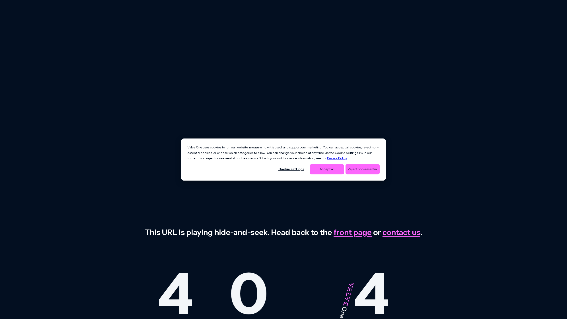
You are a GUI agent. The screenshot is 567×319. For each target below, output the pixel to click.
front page (353, 232)
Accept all (327, 169)
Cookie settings (291, 169)
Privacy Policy (337, 158)
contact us (401, 232)
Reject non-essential (362, 169)
